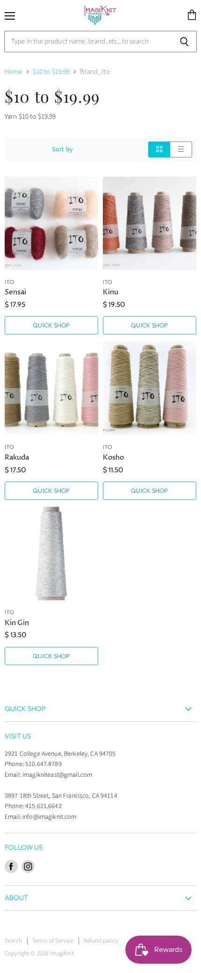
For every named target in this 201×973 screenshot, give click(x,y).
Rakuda (17, 457)
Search (13, 941)
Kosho (113, 457)
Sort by (62, 149)
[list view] (181, 149)
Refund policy (101, 941)
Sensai (15, 292)
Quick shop (51, 325)
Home (13, 72)
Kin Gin (17, 623)
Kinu (110, 292)
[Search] (184, 41)
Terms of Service (52, 941)
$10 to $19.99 (51, 72)
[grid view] (159, 149)
